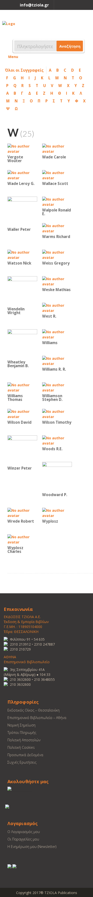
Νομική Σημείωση (21, 725)
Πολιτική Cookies (21, 747)
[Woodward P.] (57, 476)
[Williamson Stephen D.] (57, 387)
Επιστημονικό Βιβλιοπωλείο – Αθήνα (36, 717)
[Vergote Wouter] (22, 148)
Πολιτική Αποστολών (23, 740)
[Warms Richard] (57, 228)
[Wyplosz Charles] (22, 539)
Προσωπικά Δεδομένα (25, 754)
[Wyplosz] (57, 512)
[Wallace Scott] (57, 175)
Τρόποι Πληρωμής (21, 732)
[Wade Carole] (57, 148)
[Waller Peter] (22, 211)
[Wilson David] (22, 413)
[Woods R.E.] (57, 440)
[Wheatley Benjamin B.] (22, 343)
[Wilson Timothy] (57, 413)
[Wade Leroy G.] (22, 175)
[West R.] (57, 307)
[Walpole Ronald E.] (57, 201)
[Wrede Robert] (22, 512)
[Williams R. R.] (57, 360)
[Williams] (57, 334)
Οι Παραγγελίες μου (23, 839)
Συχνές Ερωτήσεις (21, 762)
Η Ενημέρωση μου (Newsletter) (31, 846)
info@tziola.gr (34, 5)
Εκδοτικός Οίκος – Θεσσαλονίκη (33, 710)
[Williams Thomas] (22, 387)
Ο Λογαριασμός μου (23, 831)
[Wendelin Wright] (22, 290)
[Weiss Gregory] (57, 254)
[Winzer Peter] (22, 450)
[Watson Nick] (22, 254)
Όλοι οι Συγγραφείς (24, 70)
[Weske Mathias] (57, 281)
